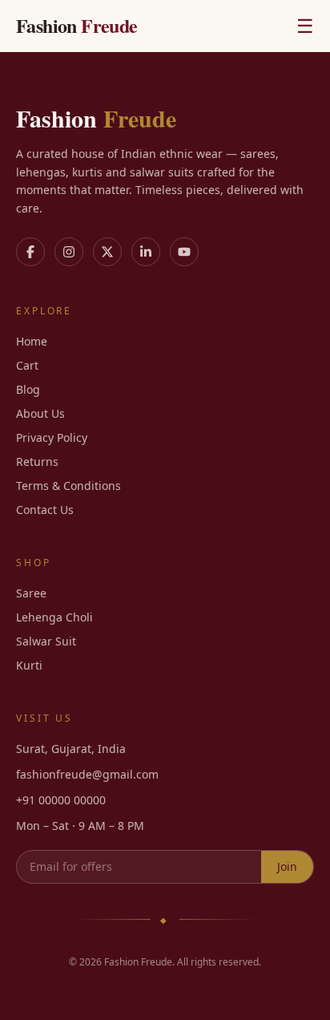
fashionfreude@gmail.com (87, 774)
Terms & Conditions (68, 485)
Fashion (77, 25)
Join (287, 866)
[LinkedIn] (145, 251)
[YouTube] (184, 251)
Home (31, 341)
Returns (37, 461)
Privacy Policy (51, 437)
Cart (27, 365)
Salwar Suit (46, 641)
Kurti (29, 665)
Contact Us (45, 509)
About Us (40, 413)
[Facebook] (30, 251)
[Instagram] (68, 251)
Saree (31, 593)
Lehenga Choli (54, 617)
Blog (28, 389)
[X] (107, 251)
